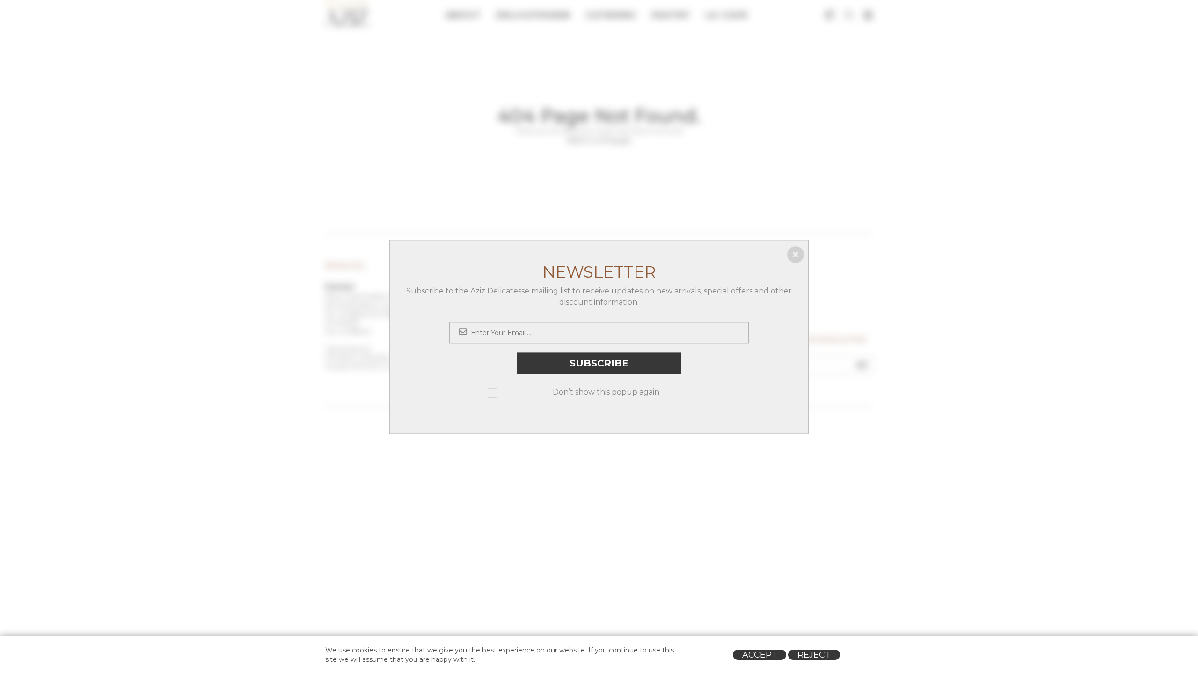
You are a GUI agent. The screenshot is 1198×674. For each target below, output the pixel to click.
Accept (759, 655)
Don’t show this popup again (606, 392)
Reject (814, 655)
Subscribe (599, 363)
